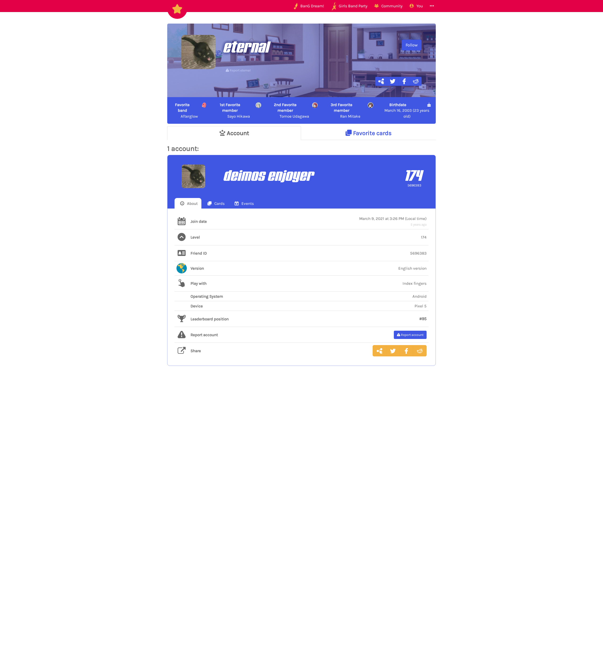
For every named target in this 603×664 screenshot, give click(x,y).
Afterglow (186, 110)
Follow (412, 45)
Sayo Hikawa (235, 110)
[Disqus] (301, 447)
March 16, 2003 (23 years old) (406, 110)
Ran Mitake (346, 110)
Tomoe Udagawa (291, 110)
